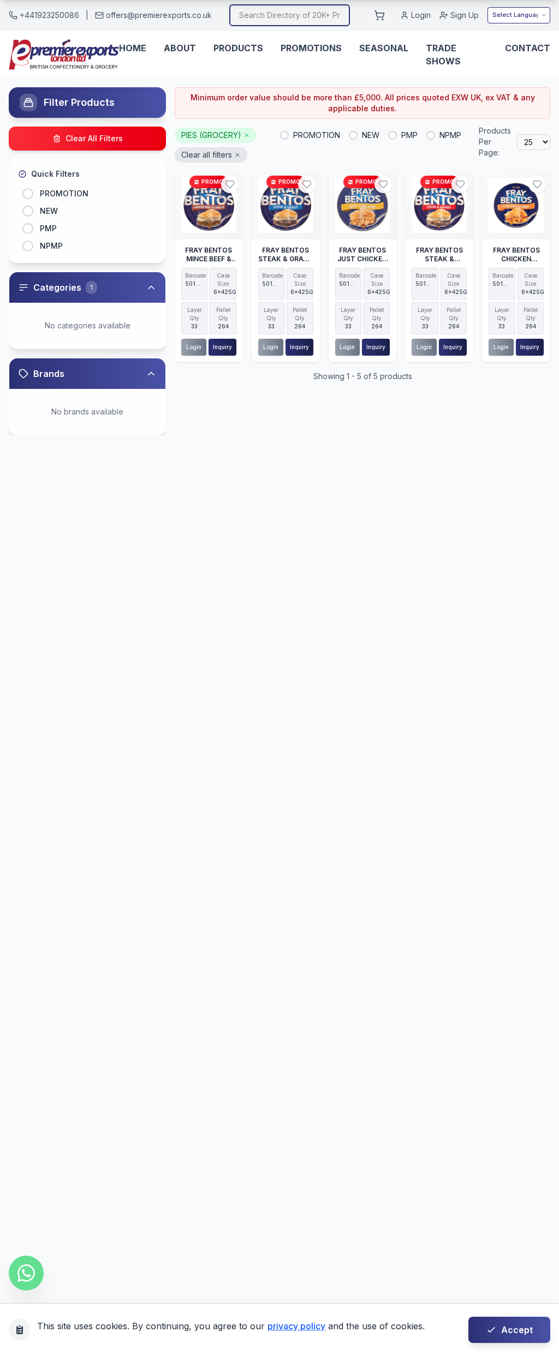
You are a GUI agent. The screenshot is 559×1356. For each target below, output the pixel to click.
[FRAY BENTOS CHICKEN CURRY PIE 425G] (516, 205)
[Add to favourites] (230, 184)
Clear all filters (206, 154)
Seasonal (383, 48)
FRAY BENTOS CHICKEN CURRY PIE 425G (516, 259)
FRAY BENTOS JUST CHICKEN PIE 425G (362, 259)
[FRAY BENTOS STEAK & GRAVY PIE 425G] (285, 205)
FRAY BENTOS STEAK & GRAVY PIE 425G (285, 259)
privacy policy (296, 1326)
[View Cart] (379, 15)
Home (132, 48)
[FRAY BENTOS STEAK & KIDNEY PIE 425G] (439, 205)
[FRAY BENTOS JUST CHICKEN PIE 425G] (362, 205)
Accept (517, 1329)
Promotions (311, 48)
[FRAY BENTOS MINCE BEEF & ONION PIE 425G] (208, 205)
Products (238, 48)
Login (421, 15)
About (180, 48)
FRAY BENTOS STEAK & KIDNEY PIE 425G (439, 263)
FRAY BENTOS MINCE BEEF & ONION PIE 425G (208, 259)
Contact (527, 48)
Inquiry (222, 347)
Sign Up (464, 15)
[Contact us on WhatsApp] (26, 1273)
